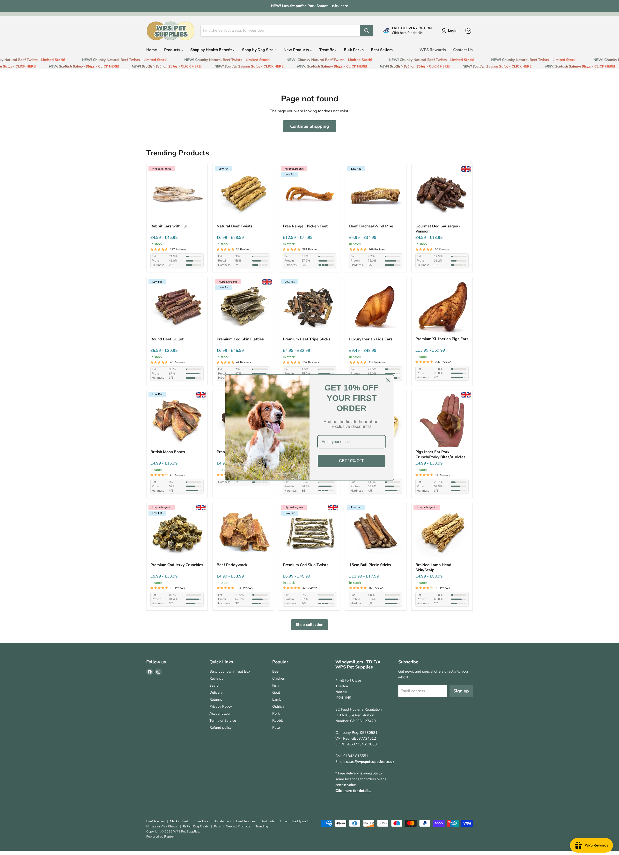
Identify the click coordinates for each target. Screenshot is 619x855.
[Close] (388, 380)
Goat (276, 692)
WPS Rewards (433, 49)
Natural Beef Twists (234, 226)
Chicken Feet (179, 821)
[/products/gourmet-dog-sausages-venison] (442, 194)
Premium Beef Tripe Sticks (306, 339)
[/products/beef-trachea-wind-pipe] (375, 194)
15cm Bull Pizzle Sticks (370, 565)
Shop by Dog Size (258, 49)
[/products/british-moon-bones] (177, 420)
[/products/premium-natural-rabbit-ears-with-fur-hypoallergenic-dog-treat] (177, 194)
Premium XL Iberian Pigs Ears (441, 339)
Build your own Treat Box (229, 671)
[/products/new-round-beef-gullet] (177, 307)
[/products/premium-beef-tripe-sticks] (309, 307)
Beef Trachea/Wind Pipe (371, 226)
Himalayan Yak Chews (162, 826)
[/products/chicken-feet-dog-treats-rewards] (309, 194)
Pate (276, 727)
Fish (275, 685)
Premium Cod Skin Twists (305, 565)
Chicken (278, 678)
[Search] (366, 30)
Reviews (216, 678)
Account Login (221, 713)
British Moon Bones (167, 452)
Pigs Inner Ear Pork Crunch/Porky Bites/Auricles (440, 455)
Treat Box (328, 49)
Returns (215, 699)
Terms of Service (222, 720)
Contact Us (463, 49)
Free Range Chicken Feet (305, 226)
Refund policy (220, 727)
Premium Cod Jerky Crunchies (176, 565)
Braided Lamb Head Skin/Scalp (433, 567)
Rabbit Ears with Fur (168, 226)
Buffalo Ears (222, 821)
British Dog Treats (196, 826)
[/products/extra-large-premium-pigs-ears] (442, 307)
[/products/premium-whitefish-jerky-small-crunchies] (177, 533)
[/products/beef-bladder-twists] (243, 194)
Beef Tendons (245, 821)
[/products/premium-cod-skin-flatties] (243, 307)
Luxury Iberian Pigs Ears (370, 339)
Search (215, 685)
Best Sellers (382, 49)
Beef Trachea (155, 821)
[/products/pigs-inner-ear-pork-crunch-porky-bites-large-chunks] (442, 420)
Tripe (283, 821)
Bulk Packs (354, 49)
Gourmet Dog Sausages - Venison (438, 229)
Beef (276, 671)
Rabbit (277, 720)
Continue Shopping (309, 126)
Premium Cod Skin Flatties (240, 339)
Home (151, 49)
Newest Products (238, 826)
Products (172, 49)
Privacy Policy (220, 706)
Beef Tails (267, 821)
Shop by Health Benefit (211, 49)
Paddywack (300, 821)
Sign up (461, 691)
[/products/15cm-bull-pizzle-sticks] (375, 533)
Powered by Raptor (160, 836)
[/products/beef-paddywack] (243, 533)
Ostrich (278, 706)
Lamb (276, 699)
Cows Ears (200, 821)
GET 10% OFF (351, 461)
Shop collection (309, 624)
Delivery (216, 692)
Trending (262, 826)
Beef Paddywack (232, 565)
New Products (297, 49)
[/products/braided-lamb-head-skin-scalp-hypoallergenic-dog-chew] (442, 533)
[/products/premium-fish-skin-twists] (309, 533)
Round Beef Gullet (167, 339)
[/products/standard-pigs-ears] (375, 307)
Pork (276, 713)
